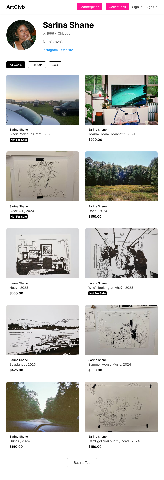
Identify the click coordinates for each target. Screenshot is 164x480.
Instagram (50, 50)
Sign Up (152, 7)
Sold (55, 64)
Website (67, 50)
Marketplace (89, 7)
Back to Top (82, 462)
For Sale (37, 64)
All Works (16, 64)
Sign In (137, 7)
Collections (117, 7)
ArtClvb (15, 7)
